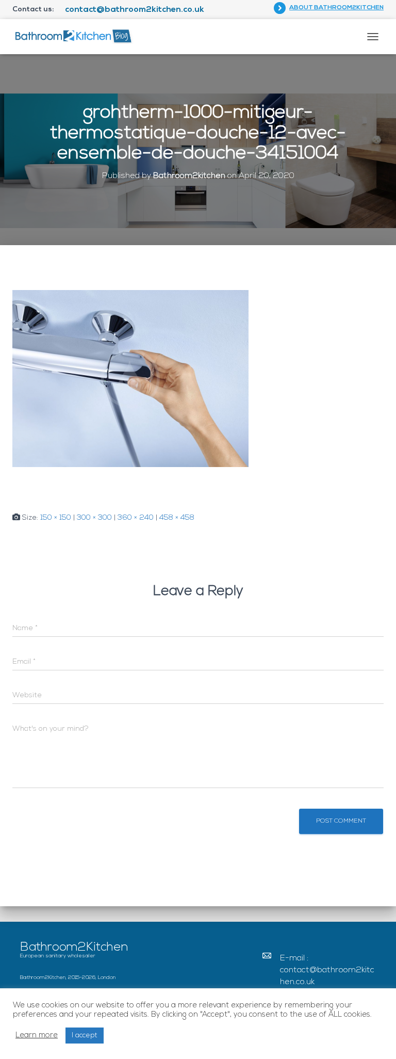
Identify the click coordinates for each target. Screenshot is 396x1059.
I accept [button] (84, 1035)
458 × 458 (176, 518)
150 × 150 (55, 518)
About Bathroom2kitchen (336, 8)
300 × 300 (94, 518)
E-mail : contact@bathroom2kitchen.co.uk (327, 970)
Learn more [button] (36, 1035)
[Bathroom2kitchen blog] (76, 36)
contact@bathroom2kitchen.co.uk (134, 10)
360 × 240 (136, 518)
